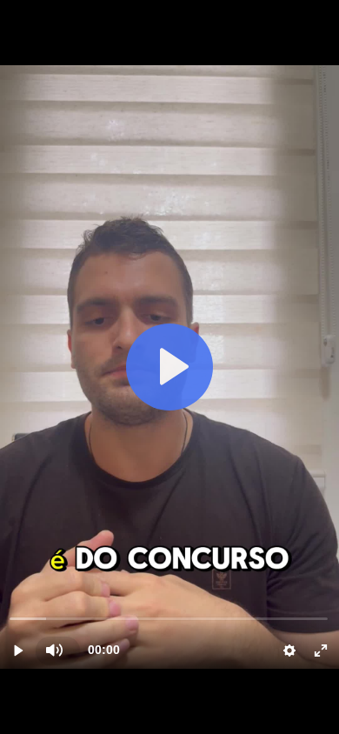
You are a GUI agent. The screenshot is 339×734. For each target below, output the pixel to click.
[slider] (169, 618)
